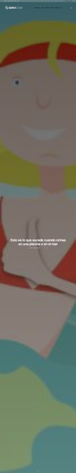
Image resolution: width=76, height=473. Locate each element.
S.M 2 (18, 0)
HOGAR (56, 7)
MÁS (60, 7)
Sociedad (47, 7)
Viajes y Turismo (37, 247)
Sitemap (12, 0)
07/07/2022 (30, 247)
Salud (42, 7)
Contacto (5, 0)
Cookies (9, 0)
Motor (52, 7)
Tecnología (37, 7)
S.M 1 (15, 0)
